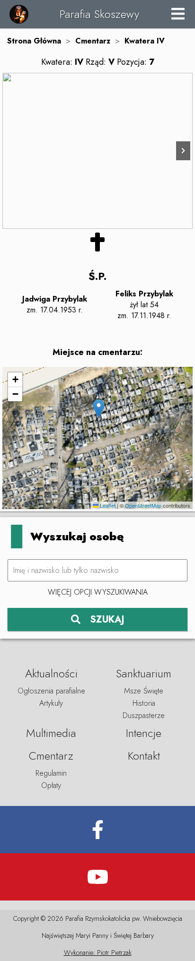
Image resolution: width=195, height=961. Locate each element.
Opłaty (51, 785)
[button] (99, 408)
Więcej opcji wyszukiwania (98, 592)
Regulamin (51, 773)
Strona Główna (34, 40)
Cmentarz (92, 40)
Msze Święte (143, 690)
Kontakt (144, 755)
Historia (144, 703)
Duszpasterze (144, 715)
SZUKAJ (107, 619)
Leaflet (106, 505)
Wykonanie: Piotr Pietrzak (98, 952)
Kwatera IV (144, 40)
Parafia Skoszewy (99, 14)
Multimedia (51, 733)
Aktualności (51, 673)
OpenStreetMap (143, 505)
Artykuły (51, 703)
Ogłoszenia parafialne (51, 690)
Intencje (143, 733)
